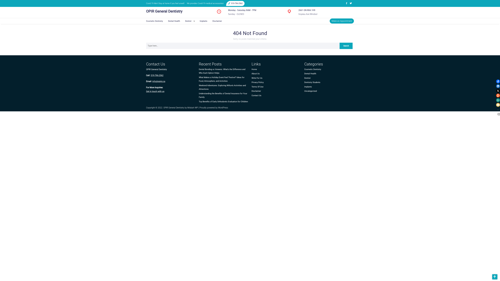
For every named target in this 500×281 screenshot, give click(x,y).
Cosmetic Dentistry (154, 21)
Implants (203, 21)
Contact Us (256, 95)
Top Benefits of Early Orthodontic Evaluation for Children (223, 101)
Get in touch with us (155, 91)
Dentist (188, 21)
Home (254, 69)
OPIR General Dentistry (164, 11)
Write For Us (257, 78)
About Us (256, 73)
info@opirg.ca (158, 81)
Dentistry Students (312, 82)
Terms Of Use (257, 87)
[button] (498, 81)
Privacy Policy (258, 82)
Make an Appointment (342, 21)
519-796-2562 (237, 3)
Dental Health (174, 21)
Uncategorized (310, 91)
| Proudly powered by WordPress (213, 107)
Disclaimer (217, 21)
